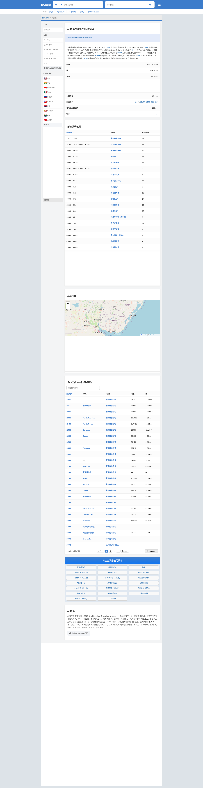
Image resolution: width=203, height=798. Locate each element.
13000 (68, 521)
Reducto (86, 448)
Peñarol (86, 484)
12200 (68, 472)
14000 (68, 527)
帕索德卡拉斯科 (89, 533)
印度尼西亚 (49, 87)
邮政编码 (72, 12)
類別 (82, 12)
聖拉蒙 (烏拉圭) (81, 599)
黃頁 (51, 12)
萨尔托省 (114, 199)
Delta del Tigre (143, 572)
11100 (142, 102)
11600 (68, 436)
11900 (68, 454)
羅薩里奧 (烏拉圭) (112, 588)
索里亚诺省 (115, 229)
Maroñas (86, 466)
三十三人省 (48, 40)
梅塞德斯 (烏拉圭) (81, 572)
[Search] (150, 4)
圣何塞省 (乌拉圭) (50, 59)
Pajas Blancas (88, 509)
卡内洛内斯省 (48, 54)
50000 (134, 50)
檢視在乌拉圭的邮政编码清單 (52, 68)
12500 (68, 490)
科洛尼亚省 (115, 223)
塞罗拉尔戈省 (116, 181)
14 (118, 551)
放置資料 (47, 30)
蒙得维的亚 (87, 406)
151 (157, 114)
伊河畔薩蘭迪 (112, 593)
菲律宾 (48, 97)
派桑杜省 (114, 211)
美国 (47, 78)
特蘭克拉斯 (81, 593)
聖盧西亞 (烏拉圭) (81, 578)
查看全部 (46, 124)
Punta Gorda (88, 424)
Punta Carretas (89, 418)
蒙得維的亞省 (116, 138)
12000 (68, 460)
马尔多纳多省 (116, 150)
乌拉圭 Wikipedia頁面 (80, 633)
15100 (85, 58)
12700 (68, 503)
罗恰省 (113, 156)
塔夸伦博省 (115, 193)
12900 (68, 515)
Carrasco (86, 430)
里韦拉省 (114, 187)
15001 (68, 539)
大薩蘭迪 (112, 599)
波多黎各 (48, 101)
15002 (68, 545)
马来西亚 (48, 111)
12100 (68, 466)
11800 (68, 448)
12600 (68, 496)
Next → (125, 551)
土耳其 (48, 120)
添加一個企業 (93, 12)
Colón (85, 490)
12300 (68, 478)
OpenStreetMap (155, 335)
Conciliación (88, 515)
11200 (119, 53)
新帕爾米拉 (144, 583)
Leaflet (144, 335)
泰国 (47, 106)
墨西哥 (48, 92)
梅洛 (143, 567)
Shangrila (87, 539)
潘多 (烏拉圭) (112, 572)
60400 (97, 55)
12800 (68, 509)
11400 (68, 424)
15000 (68, 533)
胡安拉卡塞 (81, 583)
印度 (47, 83)
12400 (68, 484)
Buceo (85, 436)
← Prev (100, 551)
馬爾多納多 (112, 567)
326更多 (154, 102)
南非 (47, 115)
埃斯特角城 (144, 593)
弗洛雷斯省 (115, 241)
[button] (68, 303)
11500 (68, 430)
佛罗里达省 (48, 45)
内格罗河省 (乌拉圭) (51, 49)
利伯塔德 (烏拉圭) (81, 588)
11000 (146, 47)
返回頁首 (46, 200)
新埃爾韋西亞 (112, 583)
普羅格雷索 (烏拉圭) (112, 578)
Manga (85, 478)
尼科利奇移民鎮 (89, 527)
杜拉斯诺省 (115, 247)
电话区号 (60, 12)
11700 (68, 442)
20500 (138, 55)
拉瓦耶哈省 (115, 162)
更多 (45, 63)
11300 (68, 418)
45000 (108, 47)
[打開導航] (159, 5)
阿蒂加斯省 (115, 205)
